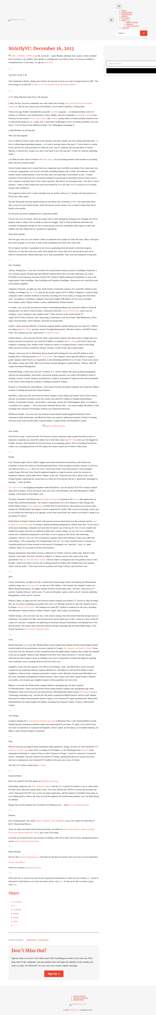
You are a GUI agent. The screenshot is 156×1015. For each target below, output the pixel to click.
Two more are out (16, 487)
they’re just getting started (77, 805)
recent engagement (35, 506)
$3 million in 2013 (51, 333)
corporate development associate (41, 721)
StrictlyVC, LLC (74, 1010)
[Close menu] (119, 6)
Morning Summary (37, 940)
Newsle (32, 118)
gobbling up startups (49, 781)
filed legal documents (49, 499)
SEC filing (33, 292)
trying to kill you (34, 868)
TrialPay (54, 118)
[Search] (143, 33)
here (88, 878)
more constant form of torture (27, 841)
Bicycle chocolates (16, 862)
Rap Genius (41, 118)
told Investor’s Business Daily (36, 629)
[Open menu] (111, 20)
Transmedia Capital (83, 115)
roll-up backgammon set (29, 857)
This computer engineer (41, 786)
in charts (42, 765)
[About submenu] (128, 20)
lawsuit (76, 499)
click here (48, 62)
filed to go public (32, 585)
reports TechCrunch (71, 311)
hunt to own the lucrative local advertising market (54, 84)
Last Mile (54, 112)
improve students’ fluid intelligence (50, 821)
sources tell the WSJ (26, 607)
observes (84, 750)
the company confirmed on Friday (78, 648)
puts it (28, 469)
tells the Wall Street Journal (34, 560)
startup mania (47, 159)
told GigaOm (84, 692)
